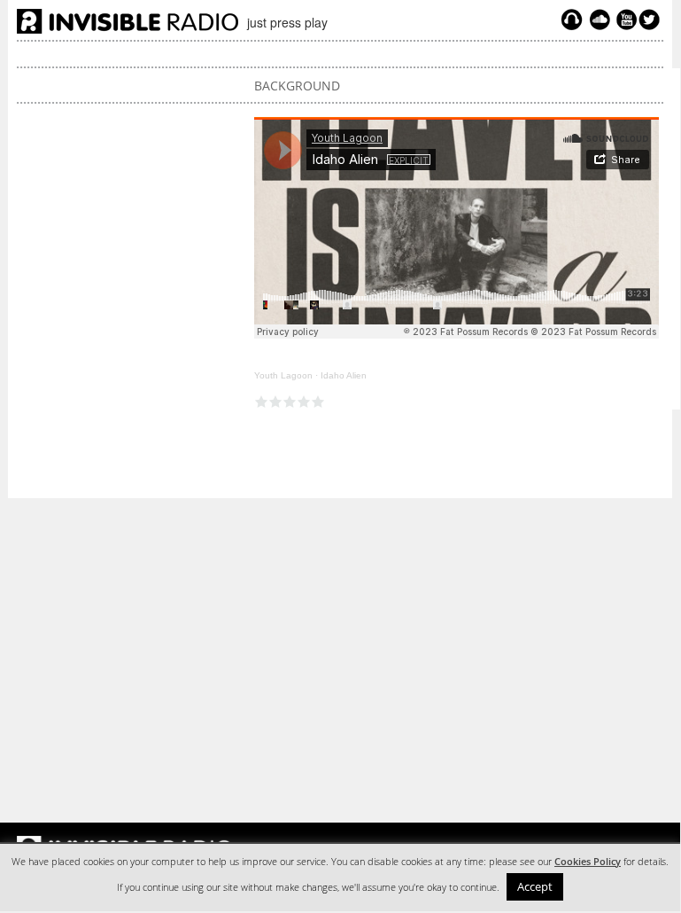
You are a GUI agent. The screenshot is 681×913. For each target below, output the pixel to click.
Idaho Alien (344, 375)
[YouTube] (624, 24)
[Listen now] (572, 24)
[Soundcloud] (599, 24)
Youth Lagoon (283, 375)
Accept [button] (535, 886)
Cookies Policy (587, 861)
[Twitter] (651, 24)
